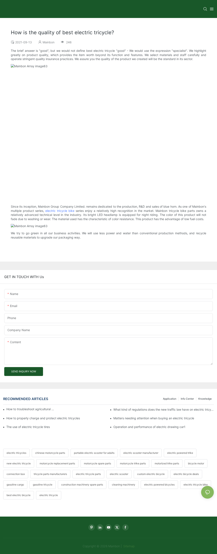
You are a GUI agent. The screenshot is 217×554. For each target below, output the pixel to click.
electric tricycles (16, 452)
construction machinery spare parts (82, 484)
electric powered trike (180, 452)
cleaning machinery (123, 484)
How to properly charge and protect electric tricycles (43, 418)
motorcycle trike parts (133, 463)
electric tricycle (48, 495)
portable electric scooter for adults (94, 452)
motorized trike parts (167, 463)
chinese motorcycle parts (50, 452)
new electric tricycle (19, 463)
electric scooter (119, 474)
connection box (16, 474)
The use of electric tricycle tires (28, 427)
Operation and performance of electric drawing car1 (149, 427)
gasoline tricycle (42, 484)
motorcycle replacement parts (57, 463)
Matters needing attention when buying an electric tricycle (153, 418)
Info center (187, 398)
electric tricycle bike (59, 211)
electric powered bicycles (159, 484)
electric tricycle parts (88, 474)
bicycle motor (196, 463)
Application (169, 398)
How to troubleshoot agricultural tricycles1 (30, 409)
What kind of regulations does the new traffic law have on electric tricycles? (163, 409)
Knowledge (205, 398)
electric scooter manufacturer (140, 452)
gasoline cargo (15, 484)
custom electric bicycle (151, 474)
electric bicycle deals (186, 474)
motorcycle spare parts (97, 463)
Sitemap (128, 546)
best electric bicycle (19, 495)
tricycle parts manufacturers (50, 474)
